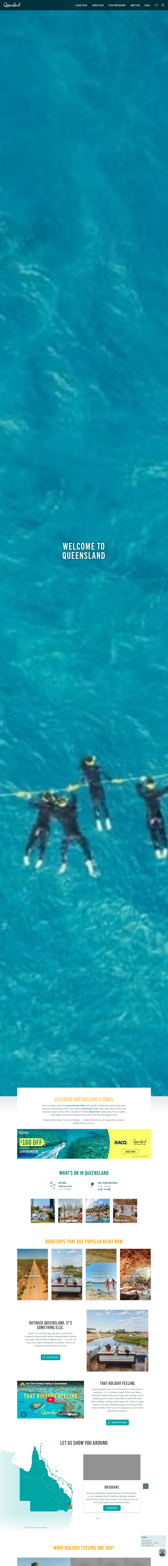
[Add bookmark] (84, 1083)
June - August (65, 1189)
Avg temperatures (108, 1182)
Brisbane (112, 1487)
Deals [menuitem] (147, 5)
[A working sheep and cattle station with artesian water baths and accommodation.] (117, 1341)
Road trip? (94, 1111)
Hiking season (65, 1186)
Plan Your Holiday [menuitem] (117, 5)
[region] (84, 1110)
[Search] (163, 4)
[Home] (12, 6)
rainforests (87, 1108)
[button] (146, 1486)
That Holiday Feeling (117, 1383)
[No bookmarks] (156, 5)
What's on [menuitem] (135, 5)
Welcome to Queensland (84, 550)
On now (62, 1182)
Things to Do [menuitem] (98, 5)
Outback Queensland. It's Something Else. (50, 1325)
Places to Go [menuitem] (81, 5)
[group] (32, 1276)
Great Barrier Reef (75, 1105)
